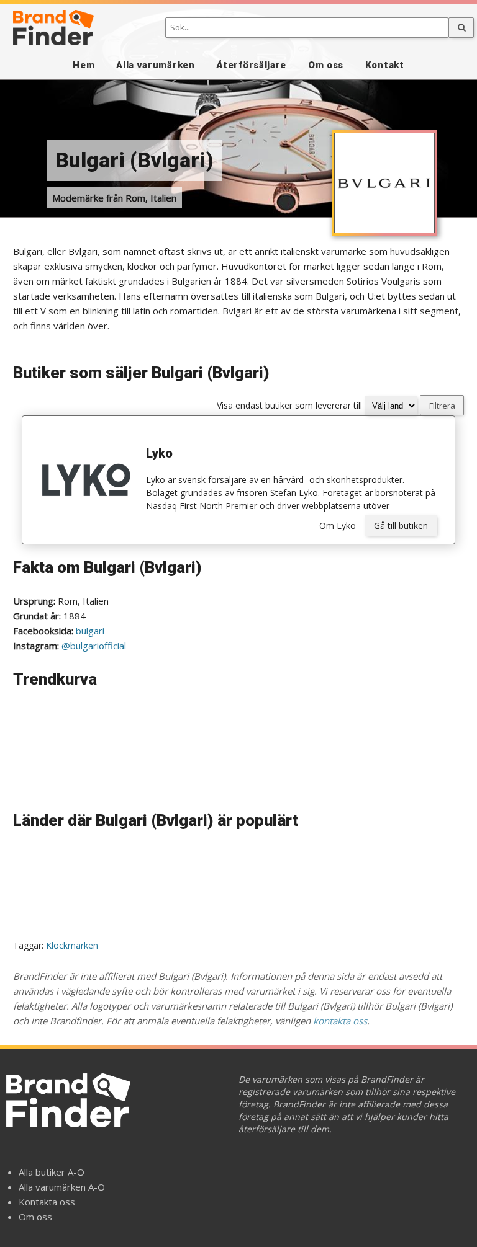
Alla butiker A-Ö (51, 1172)
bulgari (90, 630)
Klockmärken (72, 945)
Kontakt (384, 65)
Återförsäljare (251, 65)
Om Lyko (337, 525)
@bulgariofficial (93, 645)
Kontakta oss (47, 1202)
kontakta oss (340, 1020)
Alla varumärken (155, 65)
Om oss (325, 65)
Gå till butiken (401, 525)
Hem (83, 65)
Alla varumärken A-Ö (62, 1187)
